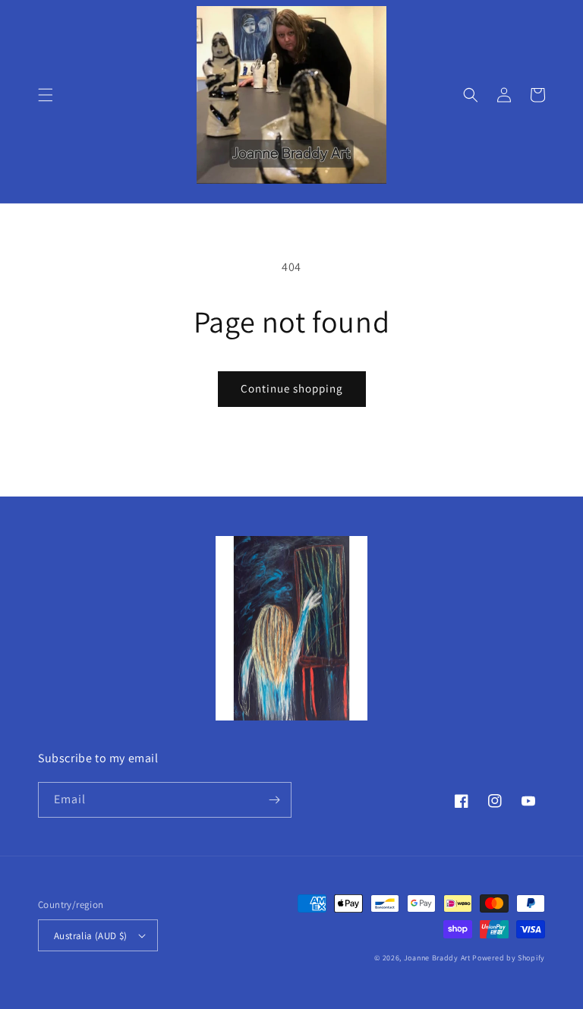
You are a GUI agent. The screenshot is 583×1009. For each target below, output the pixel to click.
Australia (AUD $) (91, 935)
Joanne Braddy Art (437, 958)
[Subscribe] (274, 800)
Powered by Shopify (508, 958)
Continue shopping (292, 388)
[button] (45, 95)
